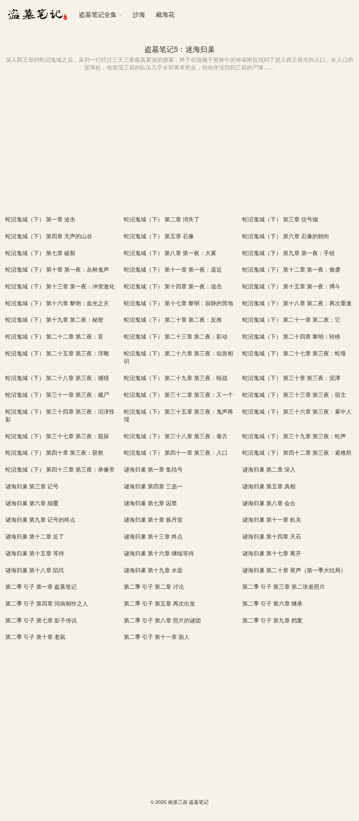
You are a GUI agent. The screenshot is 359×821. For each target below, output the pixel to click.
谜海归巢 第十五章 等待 (34, 553)
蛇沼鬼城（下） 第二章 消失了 (161, 219)
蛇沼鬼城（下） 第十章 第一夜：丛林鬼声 (57, 269)
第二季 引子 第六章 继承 (272, 603)
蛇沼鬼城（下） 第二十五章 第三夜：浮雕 (57, 353)
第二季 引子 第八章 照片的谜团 (162, 620)
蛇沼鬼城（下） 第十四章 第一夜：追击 (173, 286)
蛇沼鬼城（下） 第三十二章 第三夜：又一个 (178, 395)
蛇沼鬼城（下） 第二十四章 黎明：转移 (291, 336)
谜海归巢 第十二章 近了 (34, 536)
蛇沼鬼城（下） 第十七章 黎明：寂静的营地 (178, 303)
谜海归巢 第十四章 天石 (271, 536)
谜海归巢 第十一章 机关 (271, 519)
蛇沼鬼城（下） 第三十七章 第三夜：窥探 (57, 436)
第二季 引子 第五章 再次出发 (159, 603)
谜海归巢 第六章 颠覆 (32, 503)
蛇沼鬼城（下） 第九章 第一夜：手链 (288, 253)
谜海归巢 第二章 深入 (269, 469)
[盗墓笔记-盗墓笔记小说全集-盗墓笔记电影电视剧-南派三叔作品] (36, 14)
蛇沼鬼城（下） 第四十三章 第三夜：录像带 (60, 469)
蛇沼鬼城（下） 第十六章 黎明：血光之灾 (57, 303)
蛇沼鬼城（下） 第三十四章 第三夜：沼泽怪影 (60, 415)
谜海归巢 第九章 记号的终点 (40, 519)
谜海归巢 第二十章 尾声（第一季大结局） (294, 570)
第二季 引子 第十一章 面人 (157, 637)
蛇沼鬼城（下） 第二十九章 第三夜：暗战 (176, 378)
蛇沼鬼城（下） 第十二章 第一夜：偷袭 (291, 269)
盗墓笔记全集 (98, 14)
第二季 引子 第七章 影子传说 (41, 620)
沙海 (139, 14)
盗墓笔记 (199, 801)
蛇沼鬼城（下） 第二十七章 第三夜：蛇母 (294, 353)
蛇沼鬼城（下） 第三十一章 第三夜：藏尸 (57, 395)
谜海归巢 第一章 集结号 (153, 469)
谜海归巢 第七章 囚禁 (150, 503)
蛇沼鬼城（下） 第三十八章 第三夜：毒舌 (176, 436)
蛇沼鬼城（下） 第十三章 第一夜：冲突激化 (60, 286)
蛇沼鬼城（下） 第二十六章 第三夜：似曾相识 (178, 357)
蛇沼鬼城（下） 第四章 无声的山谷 (48, 236)
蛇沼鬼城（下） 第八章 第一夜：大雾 (170, 253)
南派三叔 (178, 801)
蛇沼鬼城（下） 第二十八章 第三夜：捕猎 (57, 378)
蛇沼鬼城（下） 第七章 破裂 (40, 253)
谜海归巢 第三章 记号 (32, 486)
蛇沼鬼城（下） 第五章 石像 (159, 236)
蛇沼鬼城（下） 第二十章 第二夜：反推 (173, 319)
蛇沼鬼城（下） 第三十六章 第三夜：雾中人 (297, 411)
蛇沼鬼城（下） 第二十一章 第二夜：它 (291, 319)
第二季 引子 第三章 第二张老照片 (283, 586)
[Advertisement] (179, 150)
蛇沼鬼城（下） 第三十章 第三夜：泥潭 (291, 378)
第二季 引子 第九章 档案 (272, 620)
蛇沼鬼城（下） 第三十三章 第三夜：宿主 (294, 395)
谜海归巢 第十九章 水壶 (153, 570)
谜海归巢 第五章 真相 (269, 486)
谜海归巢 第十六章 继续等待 (159, 553)
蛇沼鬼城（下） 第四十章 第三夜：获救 (54, 452)
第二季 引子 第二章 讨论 (154, 586)
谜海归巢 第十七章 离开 (271, 553)
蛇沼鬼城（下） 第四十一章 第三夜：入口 (176, 452)
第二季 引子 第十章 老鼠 (35, 637)
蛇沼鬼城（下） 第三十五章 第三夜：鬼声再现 (178, 415)
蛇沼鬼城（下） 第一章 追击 (40, 219)
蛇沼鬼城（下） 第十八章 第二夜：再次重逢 (297, 303)
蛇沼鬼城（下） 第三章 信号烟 (280, 219)
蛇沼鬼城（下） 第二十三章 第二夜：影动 (176, 336)
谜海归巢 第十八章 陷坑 (34, 570)
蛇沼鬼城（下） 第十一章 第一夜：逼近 (173, 269)
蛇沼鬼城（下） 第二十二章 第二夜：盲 (54, 336)
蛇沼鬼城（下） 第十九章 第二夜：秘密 (54, 319)
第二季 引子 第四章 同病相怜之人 (46, 603)
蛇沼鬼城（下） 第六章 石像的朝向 (285, 236)
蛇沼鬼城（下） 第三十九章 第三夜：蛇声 (294, 436)
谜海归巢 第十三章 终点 (153, 536)
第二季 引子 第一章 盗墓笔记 (41, 586)
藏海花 (165, 14)
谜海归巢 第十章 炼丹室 (153, 519)
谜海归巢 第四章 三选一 (153, 486)
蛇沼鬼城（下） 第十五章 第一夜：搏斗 (291, 286)
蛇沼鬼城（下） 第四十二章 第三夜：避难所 (297, 452)
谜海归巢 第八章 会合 (269, 503)
